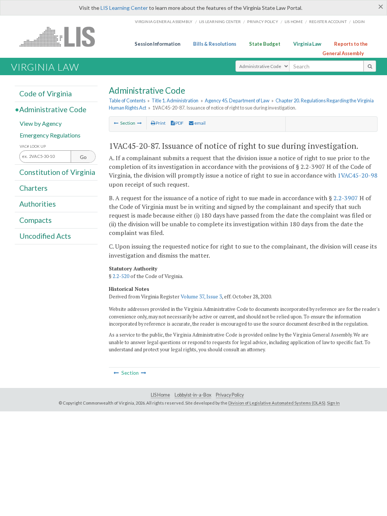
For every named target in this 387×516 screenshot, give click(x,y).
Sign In (333, 402)
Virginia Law (307, 44)
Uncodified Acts (45, 236)
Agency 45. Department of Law (237, 100)
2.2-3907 (345, 198)
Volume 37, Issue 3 (201, 296)
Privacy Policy (262, 21)
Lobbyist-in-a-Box (193, 395)
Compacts (35, 219)
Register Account (328, 21)
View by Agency (41, 123)
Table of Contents (127, 100)
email (200, 123)
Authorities (37, 203)
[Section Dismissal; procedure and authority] (139, 123)
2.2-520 (121, 276)
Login (359, 21)
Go (83, 157)
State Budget (264, 44)
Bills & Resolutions (214, 44)
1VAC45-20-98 (357, 175)
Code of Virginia (45, 93)
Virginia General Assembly (163, 21)
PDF (179, 123)
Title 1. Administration (175, 100)
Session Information (157, 44)
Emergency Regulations (50, 134)
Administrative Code (53, 109)
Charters (33, 188)
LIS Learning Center (124, 8)
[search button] (370, 66)
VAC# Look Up (33, 146)
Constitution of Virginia (57, 172)
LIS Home (160, 395)
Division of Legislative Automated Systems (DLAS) (276, 402)
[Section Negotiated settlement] (116, 123)
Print (160, 123)
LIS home (294, 21)
